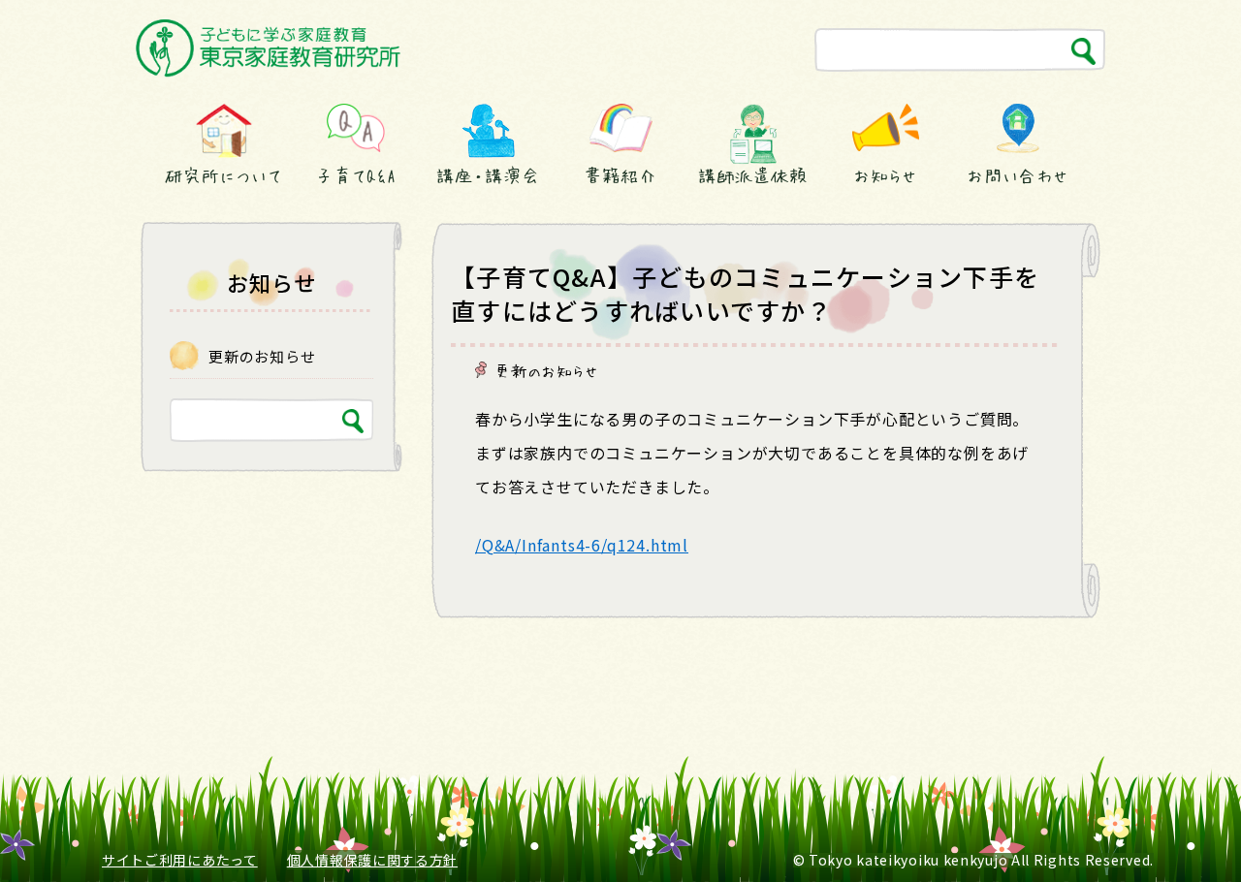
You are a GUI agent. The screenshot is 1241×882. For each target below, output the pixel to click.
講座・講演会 (487, 175)
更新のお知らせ (546, 370)
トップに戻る (1180, 831)
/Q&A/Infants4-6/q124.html (581, 544)
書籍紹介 (620, 175)
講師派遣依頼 (753, 175)
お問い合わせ (1017, 175)
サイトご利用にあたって (180, 859)
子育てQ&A (356, 175)
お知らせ (885, 175)
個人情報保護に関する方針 (372, 859)
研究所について (223, 175)
